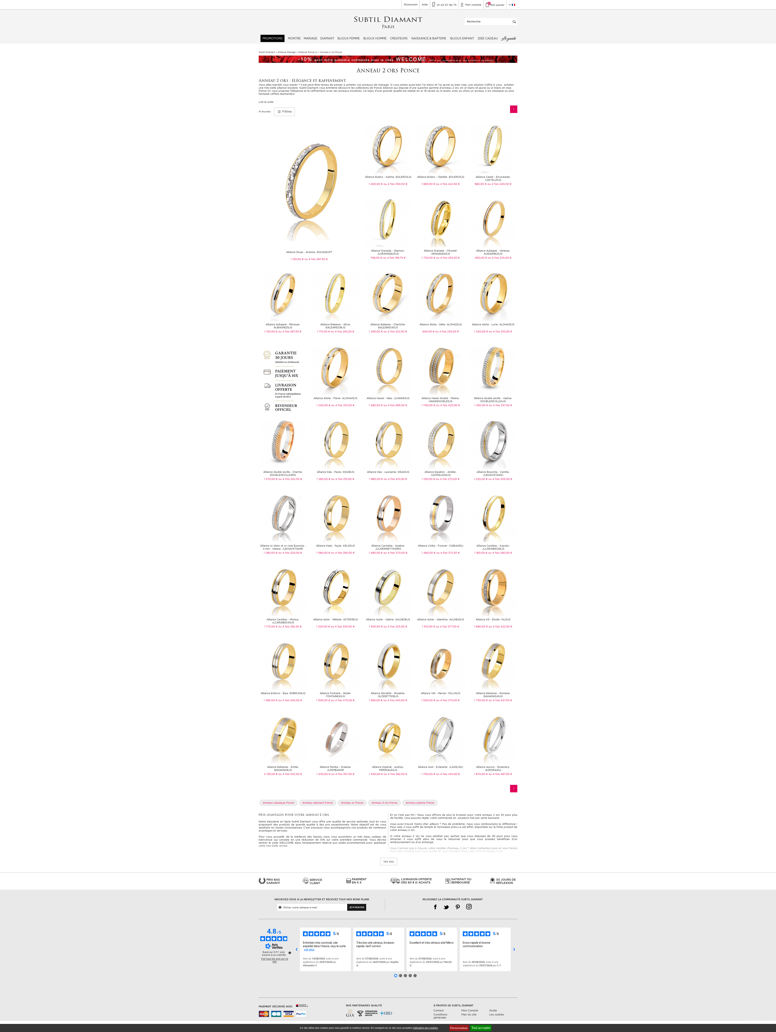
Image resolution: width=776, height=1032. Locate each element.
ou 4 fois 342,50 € (290, 479)
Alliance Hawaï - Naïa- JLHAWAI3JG (388, 398)
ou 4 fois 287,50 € (316, 259)
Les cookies (496, 1014)
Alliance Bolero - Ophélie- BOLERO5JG (440, 176)
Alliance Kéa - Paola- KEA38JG (335, 471)
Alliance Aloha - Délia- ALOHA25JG (441, 324)
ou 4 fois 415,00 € (395, 479)
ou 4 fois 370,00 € (395, 552)
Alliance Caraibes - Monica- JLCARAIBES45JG (283, 621)
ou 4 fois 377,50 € (447, 626)
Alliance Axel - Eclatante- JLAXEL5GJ (440, 766)
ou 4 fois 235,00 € (447, 331)
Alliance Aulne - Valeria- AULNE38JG (388, 619)
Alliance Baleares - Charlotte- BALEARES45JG (388, 326)
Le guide (508, 38)
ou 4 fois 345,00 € (290, 700)
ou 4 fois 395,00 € (343, 552)
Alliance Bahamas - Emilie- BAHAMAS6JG (283, 768)
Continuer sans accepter (762, 1021)
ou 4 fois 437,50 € (500, 700)
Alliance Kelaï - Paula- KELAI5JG (335, 545)
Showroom (411, 4)
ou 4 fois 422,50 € (448, 184)
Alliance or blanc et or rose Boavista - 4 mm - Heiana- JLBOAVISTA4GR (283, 547)
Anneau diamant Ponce (317, 802)
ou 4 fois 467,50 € (500, 774)
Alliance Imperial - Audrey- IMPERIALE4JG (388, 768)
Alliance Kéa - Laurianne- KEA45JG (388, 471)
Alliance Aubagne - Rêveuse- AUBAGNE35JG (283, 326)
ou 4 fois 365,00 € (395, 405)
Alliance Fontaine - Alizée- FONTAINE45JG (335, 695)
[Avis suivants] (514, 949)
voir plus (309, 949)
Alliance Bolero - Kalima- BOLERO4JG (388, 176)
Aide (425, 4)
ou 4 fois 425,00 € (448, 405)
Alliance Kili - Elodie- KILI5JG (493, 619)
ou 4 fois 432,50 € (448, 257)
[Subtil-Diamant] (388, 22)
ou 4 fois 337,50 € (500, 405)
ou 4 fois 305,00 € (500, 479)
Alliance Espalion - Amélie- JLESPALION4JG (441, 473)
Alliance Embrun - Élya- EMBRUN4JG (283, 693)
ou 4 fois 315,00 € (342, 479)
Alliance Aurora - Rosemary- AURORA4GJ (493, 768)
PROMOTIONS (273, 38)
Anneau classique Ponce (278, 802)
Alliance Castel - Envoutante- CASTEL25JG (493, 178)
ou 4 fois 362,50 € (395, 774)
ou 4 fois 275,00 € (448, 479)
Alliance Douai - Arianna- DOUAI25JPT (309, 252)
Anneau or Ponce (352, 802)
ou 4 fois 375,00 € (343, 700)
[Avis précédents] (296, 949)
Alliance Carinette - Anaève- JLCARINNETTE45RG (388, 547)
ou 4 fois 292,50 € (342, 331)
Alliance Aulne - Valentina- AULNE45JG (440, 619)
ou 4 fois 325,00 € (395, 626)
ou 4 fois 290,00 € (500, 552)
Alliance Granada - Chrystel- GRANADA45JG (441, 252)
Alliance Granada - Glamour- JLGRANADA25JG (388, 252)
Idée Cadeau (488, 38)
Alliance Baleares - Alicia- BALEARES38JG (335, 326)
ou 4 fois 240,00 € (499, 184)
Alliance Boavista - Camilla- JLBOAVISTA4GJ (493, 473)
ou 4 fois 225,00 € (499, 257)
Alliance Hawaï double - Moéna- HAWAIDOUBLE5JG (441, 400)
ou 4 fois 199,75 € (394, 257)
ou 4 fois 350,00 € (395, 184)
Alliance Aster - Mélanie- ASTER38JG (335, 619)
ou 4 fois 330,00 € (343, 626)
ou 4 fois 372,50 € (448, 552)
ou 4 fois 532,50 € (290, 774)
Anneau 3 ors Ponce (384, 802)
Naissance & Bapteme (428, 38)
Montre (294, 38)
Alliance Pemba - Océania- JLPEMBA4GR (335, 768)
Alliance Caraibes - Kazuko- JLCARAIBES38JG (493, 547)
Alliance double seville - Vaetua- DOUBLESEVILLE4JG (493, 400)
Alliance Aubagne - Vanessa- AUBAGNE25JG (493, 252)
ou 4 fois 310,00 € (500, 331)
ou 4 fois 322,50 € (395, 331)
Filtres (286, 111)
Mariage (310, 38)
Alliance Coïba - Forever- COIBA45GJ (440, 545)
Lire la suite (266, 101)
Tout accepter (480, 1028)
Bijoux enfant (462, 38)
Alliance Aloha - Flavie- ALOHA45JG (335, 398)
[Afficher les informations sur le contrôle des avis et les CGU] (289, 952)
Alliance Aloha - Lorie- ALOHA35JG (493, 324)
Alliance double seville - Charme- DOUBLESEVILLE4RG (283, 473)
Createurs (399, 38)
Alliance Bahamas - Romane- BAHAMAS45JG (493, 695)
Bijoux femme (348, 38)
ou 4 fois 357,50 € (342, 774)
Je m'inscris (356, 907)
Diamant (327, 38)
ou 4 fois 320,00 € (290, 552)
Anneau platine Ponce (420, 802)
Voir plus (388, 861)
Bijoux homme (375, 38)
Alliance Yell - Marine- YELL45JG (440, 693)
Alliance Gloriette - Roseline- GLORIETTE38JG (388, 695)
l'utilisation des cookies (425, 1028)
